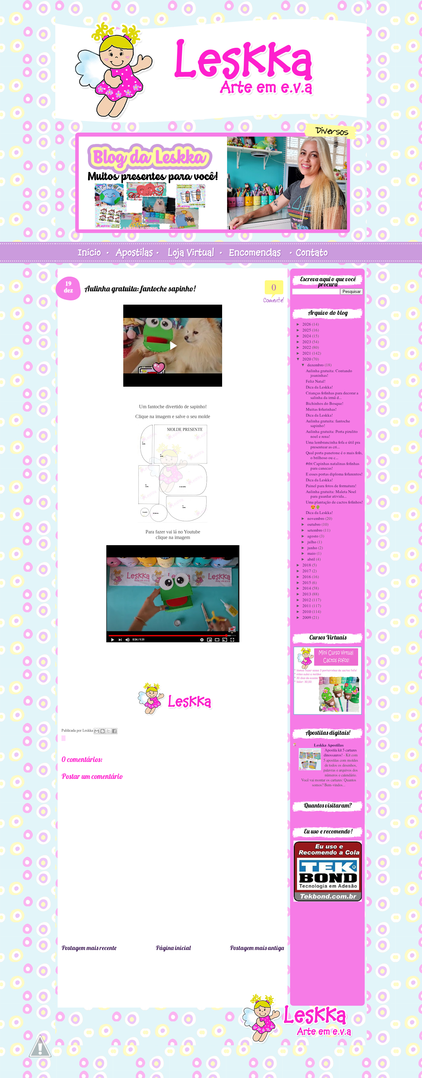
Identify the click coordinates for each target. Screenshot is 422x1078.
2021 (307, 353)
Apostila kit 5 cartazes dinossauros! (340, 752)
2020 (307, 359)
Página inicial (173, 948)
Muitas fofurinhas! (321, 409)
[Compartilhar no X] (108, 731)
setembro (315, 530)
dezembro (316, 365)
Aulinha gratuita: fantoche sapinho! (328, 423)
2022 (307, 347)
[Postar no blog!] (102, 731)
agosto (313, 536)
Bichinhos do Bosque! (324, 403)
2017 (307, 571)
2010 (307, 611)
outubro (314, 524)
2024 (307, 336)
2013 (307, 594)
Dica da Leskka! (319, 387)
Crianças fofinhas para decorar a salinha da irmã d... (332, 395)
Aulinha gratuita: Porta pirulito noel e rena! (332, 434)
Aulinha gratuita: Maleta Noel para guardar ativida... (331, 494)
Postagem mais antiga (257, 948)
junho (312, 547)
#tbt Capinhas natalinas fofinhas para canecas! (332, 466)
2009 (307, 617)
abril (311, 559)
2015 (307, 582)
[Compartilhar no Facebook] (114, 731)
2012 (307, 600)
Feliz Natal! (315, 381)
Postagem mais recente (88, 948)
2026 (307, 324)
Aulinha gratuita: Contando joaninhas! (329, 373)
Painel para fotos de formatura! (331, 485)
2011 (307, 605)
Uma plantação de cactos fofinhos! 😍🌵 (334, 504)
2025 (307, 330)
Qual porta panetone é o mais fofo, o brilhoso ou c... (334, 455)
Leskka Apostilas (329, 745)
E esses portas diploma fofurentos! (334, 474)
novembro (316, 518)
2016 (307, 576)
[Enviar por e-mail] (97, 731)
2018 (307, 565)
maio (312, 553)
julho (312, 542)
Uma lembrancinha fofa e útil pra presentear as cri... (333, 444)
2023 (307, 341)
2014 (307, 588)
